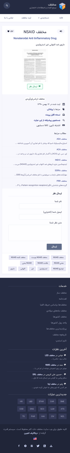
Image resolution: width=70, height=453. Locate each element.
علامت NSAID (43, 263)
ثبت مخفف (26, 18)
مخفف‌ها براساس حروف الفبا (53, 305)
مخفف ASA (41, 141)
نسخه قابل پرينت (52, 115)
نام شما (58, 201)
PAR (33, 416)
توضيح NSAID (58, 268)
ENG (32, 409)
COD (21, 409)
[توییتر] (38, 446)
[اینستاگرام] (31, 446)
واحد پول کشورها (59, 323)
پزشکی (50, 109)
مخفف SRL (38, 374)
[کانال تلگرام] (25, 446)
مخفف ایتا (52, 384)
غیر (32, 268)
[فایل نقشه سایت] (51, 446)
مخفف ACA (41, 151)
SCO (42, 409)
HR (21, 401)
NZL (62, 416)
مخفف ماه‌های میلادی (56, 311)
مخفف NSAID (58, 257)
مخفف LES (50, 355)
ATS (62, 409)
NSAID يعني (27, 263)
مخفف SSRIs (40, 172)
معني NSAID (59, 263)
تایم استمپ (61, 341)
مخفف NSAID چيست (39, 257)
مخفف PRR (41, 183)
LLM (52, 409)
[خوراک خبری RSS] (45, 446)
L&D (30, 401)
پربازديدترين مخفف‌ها (56, 329)
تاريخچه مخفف (60, 335)
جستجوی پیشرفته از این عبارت (47, 120)
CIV (52, 416)
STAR (41, 401)
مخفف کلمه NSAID (18, 257)
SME (62, 401)
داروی (12, 268)
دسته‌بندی (44, 18)
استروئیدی (43, 268)
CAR (52, 401)
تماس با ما (8, 18)
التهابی (23, 268)
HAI (43, 416)
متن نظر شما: (55, 223)
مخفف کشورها (60, 317)
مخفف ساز (62, 293)
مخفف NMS (50, 365)
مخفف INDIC (40, 162)
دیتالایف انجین (31, 433)
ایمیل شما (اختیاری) (52, 212)
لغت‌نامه (63, 299)
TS (23, 416)
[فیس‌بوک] (19, 446)
